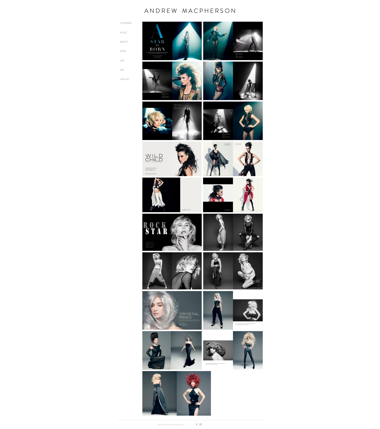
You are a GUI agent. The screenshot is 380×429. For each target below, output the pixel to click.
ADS (122, 60)
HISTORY (124, 79)
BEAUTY (124, 42)
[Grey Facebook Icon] (196, 424)
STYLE (123, 51)
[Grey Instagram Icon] (200, 424)
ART (122, 70)
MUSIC (123, 32)
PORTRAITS (126, 23)
